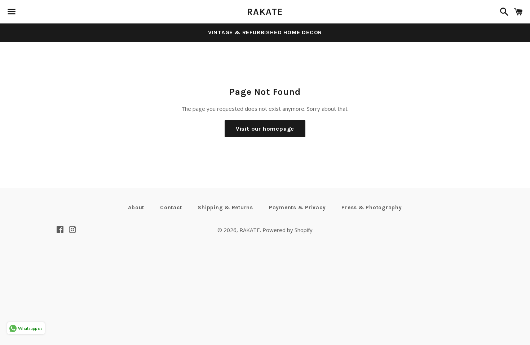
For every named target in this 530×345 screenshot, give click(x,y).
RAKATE (265, 11)
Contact (171, 207)
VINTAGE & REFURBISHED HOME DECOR (265, 32)
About (136, 207)
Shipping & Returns (225, 207)
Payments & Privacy (297, 207)
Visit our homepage (265, 128)
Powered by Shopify (287, 229)
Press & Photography (371, 207)
